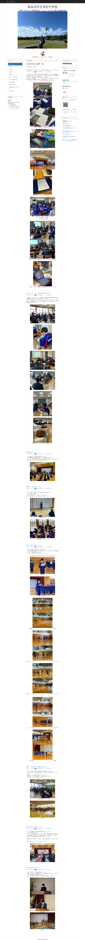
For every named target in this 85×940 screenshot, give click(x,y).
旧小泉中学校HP (66, 134)
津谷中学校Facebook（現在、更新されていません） (70, 131)
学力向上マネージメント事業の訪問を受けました (38, 293)
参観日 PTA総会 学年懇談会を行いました (37, 766)
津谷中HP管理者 (39, 71)
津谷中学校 (12, 1)
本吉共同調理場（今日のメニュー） (70, 128)
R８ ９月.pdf (71, 76)
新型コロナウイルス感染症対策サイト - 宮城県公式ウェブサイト (70, 141)
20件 (35, 66)
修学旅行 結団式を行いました (34, 486)
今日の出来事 (48, 71)
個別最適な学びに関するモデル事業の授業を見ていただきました (42, 70)
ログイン (76, 1)
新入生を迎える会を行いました (34, 545)
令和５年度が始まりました (33, 867)
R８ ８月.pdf (71, 74)
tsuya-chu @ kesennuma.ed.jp (14, 106)
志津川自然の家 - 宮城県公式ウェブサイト (69, 137)
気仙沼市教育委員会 (67, 126)
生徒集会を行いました (31, 452)
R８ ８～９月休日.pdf (69, 82)
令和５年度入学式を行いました (34, 827)
